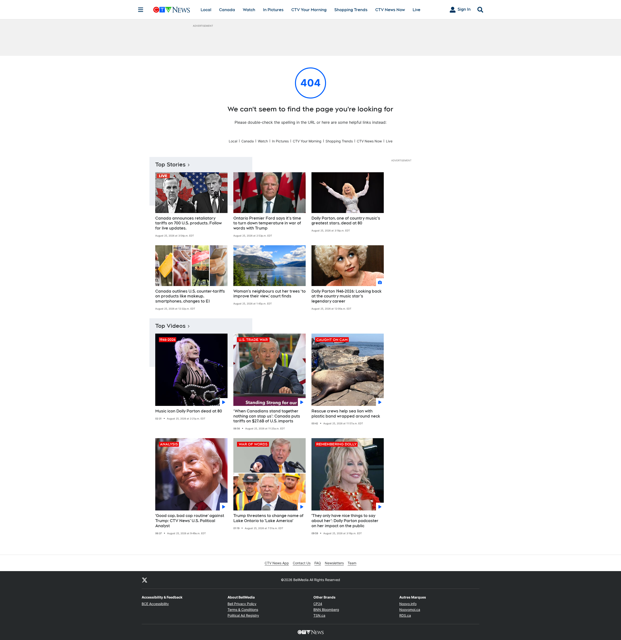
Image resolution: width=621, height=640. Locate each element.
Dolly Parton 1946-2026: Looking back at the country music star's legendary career (346, 296)
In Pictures (273, 10)
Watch (249, 10)
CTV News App (277, 563)
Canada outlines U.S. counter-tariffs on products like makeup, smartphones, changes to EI (190, 296)
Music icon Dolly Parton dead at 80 (188, 411)
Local (206, 10)
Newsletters (334, 563)
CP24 (317, 604)
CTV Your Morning (309, 10)
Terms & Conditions (243, 609)
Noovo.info (408, 604)
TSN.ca (319, 615)
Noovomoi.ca (409, 609)
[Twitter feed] (144, 580)
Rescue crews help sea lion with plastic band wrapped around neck (345, 413)
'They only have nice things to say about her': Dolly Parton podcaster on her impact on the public (344, 520)
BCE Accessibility (155, 604)
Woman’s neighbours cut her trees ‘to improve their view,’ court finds (269, 294)
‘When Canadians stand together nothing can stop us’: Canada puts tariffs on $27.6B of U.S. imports (266, 416)
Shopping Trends (351, 10)
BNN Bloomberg (326, 609)
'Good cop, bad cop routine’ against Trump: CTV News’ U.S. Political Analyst (189, 520)
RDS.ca (405, 615)
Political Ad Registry (243, 615)
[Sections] (141, 10)
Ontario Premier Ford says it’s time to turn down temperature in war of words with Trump (267, 223)
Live (416, 10)
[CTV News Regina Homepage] (171, 10)
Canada (227, 10)
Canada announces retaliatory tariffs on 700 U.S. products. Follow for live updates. (188, 223)
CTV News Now (390, 10)
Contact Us (301, 563)
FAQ (317, 563)
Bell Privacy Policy (242, 604)
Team (352, 563)
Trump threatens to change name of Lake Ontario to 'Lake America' (268, 518)
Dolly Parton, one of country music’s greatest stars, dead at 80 (345, 221)
